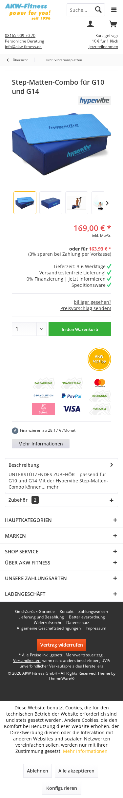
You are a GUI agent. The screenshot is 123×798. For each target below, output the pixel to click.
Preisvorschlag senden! (85, 308)
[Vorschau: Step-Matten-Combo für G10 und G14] (24, 202)
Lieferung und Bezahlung (41, 617)
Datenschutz (77, 622)
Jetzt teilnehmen (103, 46)
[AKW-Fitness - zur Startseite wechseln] (31, 11)
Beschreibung (24, 465)
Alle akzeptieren (76, 771)
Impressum (96, 628)
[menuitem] (113, 26)
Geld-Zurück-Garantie (35, 611)
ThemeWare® (61, 678)
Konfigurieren (61, 788)
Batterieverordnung (87, 617)
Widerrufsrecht (47, 622)
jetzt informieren (87, 279)
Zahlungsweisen (93, 611)
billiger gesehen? (92, 302)
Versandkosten (26, 660)
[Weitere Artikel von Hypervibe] (94, 100)
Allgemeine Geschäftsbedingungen (49, 628)
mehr (52, 487)
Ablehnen (37, 771)
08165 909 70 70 (20, 35)
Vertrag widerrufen (61, 645)
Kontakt (66, 611)
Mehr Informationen (40, 444)
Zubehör (22, 500)
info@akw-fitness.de (23, 46)
